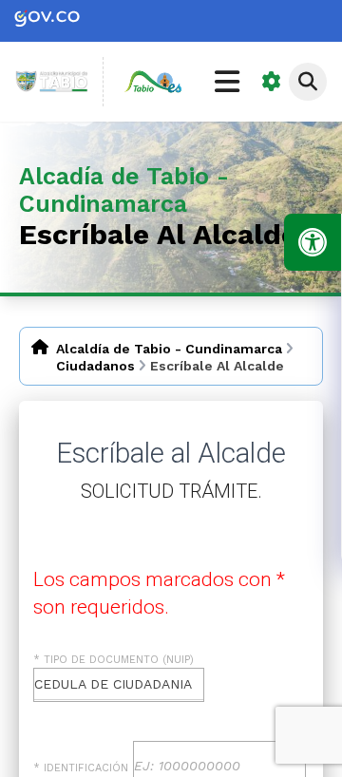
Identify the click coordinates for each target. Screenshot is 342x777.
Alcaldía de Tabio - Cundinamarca (169, 348)
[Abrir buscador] (308, 82)
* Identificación (80, 768)
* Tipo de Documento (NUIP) (113, 660)
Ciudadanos (95, 365)
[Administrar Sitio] (271, 81)
